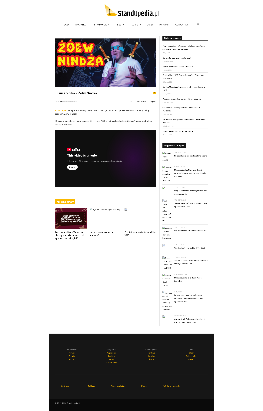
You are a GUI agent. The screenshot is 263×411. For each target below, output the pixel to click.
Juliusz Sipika (142, 102)
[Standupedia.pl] (131, 11)
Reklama (91, 386)
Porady (72, 356)
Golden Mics (181, 25)
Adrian (62, 102)
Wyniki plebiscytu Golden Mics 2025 (140, 234)
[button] (198, 25)
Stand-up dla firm (118, 386)
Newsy (66, 25)
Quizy (150, 25)
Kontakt (144, 386)
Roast (111, 359)
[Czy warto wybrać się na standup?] (106, 218)
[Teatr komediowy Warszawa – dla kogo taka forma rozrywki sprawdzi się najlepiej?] (71, 218)
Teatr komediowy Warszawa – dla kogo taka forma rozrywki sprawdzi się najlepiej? (70, 235)
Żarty (151, 359)
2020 (132, 102)
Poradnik (164, 25)
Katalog (151, 356)
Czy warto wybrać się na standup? (101, 234)
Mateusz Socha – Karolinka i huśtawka (190, 230)
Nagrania (80, 25)
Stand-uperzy (101, 25)
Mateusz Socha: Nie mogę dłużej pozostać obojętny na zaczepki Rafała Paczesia (190, 173)
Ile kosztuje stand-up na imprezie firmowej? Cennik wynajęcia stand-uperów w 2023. (189, 298)
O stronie (65, 386)
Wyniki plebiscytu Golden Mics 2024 (177, 131)
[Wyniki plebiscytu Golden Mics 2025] (140, 218)
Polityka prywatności (171, 386)
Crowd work (111, 362)
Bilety (120, 25)
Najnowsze (111, 353)
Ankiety (136, 25)
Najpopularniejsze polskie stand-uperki (190, 156)
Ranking (111, 356)
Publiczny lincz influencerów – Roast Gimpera (181, 99)
